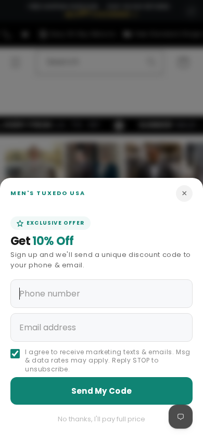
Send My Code (101, 390)
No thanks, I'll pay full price (101, 419)
